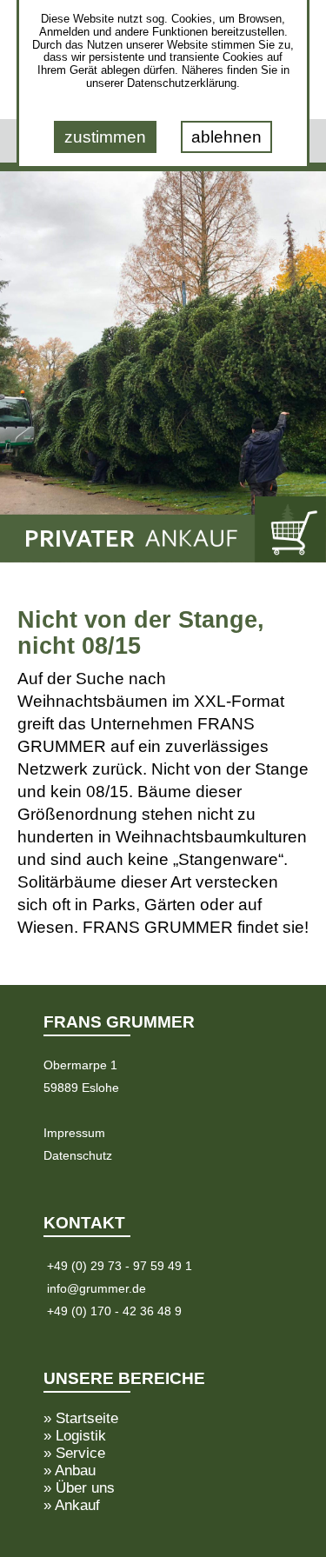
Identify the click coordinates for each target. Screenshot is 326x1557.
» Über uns (79, 1487)
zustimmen (105, 137)
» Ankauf (71, 1505)
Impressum (74, 1133)
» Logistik (74, 1435)
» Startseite (80, 1418)
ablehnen (226, 137)
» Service (74, 1452)
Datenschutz (77, 1155)
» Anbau (69, 1470)
